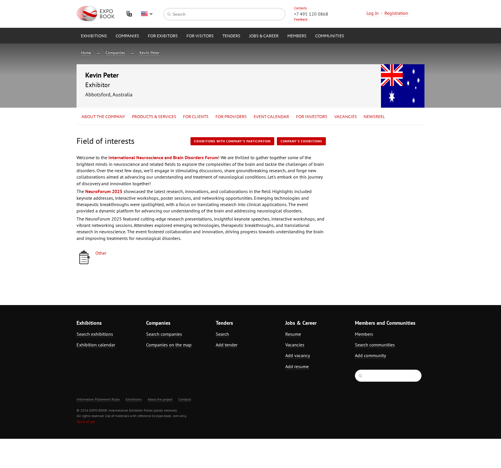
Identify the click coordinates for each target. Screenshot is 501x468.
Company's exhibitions (301, 141)
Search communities (375, 345)
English (146, 14)
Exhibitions (94, 36)
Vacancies (345, 117)
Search (222, 334)
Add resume (297, 366)
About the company (103, 117)
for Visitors (200, 36)
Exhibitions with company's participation (232, 141)
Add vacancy (297, 355)
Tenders (231, 36)
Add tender (226, 345)
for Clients (195, 117)
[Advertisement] (373, 187)
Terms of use (86, 421)
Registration (396, 13)
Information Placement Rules (98, 399)
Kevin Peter (149, 52)
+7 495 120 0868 (311, 14)
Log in (372, 13)
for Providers (231, 117)
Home (86, 52)
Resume (293, 334)
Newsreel (374, 117)
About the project (160, 399)
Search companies (164, 334)
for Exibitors (163, 36)
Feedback (301, 19)
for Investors (311, 117)
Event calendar (271, 117)
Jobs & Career (264, 36)
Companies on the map (169, 345)
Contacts (300, 8)
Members (296, 36)
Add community (370, 355)
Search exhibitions (95, 334)
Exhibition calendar (96, 345)
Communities (329, 36)
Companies (127, 36)
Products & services (154, 117)
